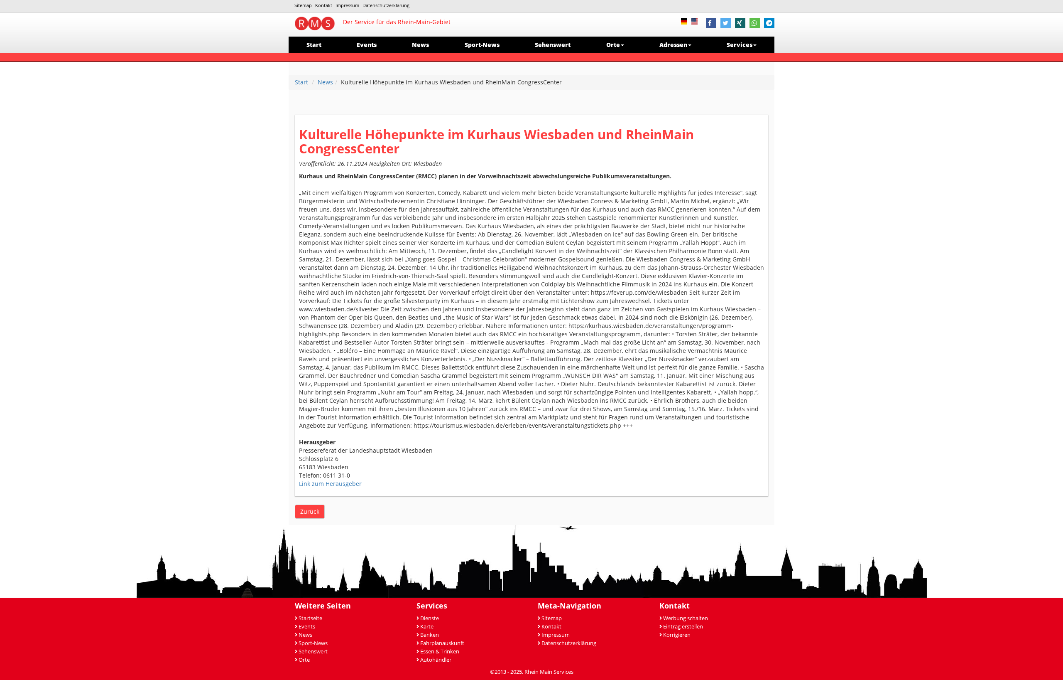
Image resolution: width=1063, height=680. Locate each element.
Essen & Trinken (439, 651)
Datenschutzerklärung (385, 5)
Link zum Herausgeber (330, 484)
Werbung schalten (685, 618)
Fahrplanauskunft (442, 643)
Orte (304, 659)
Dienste (429, 618)
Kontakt (323, 5)
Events (367, 45)
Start (313, 45)
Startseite (310, 618)
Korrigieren (677, 634)
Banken (429, 634)
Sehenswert (553, 45)
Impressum (347, 5)
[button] (711, 24)
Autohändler (435, 659)
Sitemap (303, 5)
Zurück (309, 511)
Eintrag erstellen (683, 626)
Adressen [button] (673, 45)
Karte (427, 626)
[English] (696, 21)
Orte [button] (613, 45)
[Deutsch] (686, 21)
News (420, 45)
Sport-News (482, 45)
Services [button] (739, 45)
